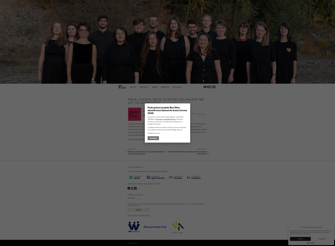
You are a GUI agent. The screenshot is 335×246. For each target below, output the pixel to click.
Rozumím (153, 138)
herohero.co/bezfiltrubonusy (166, 119)
